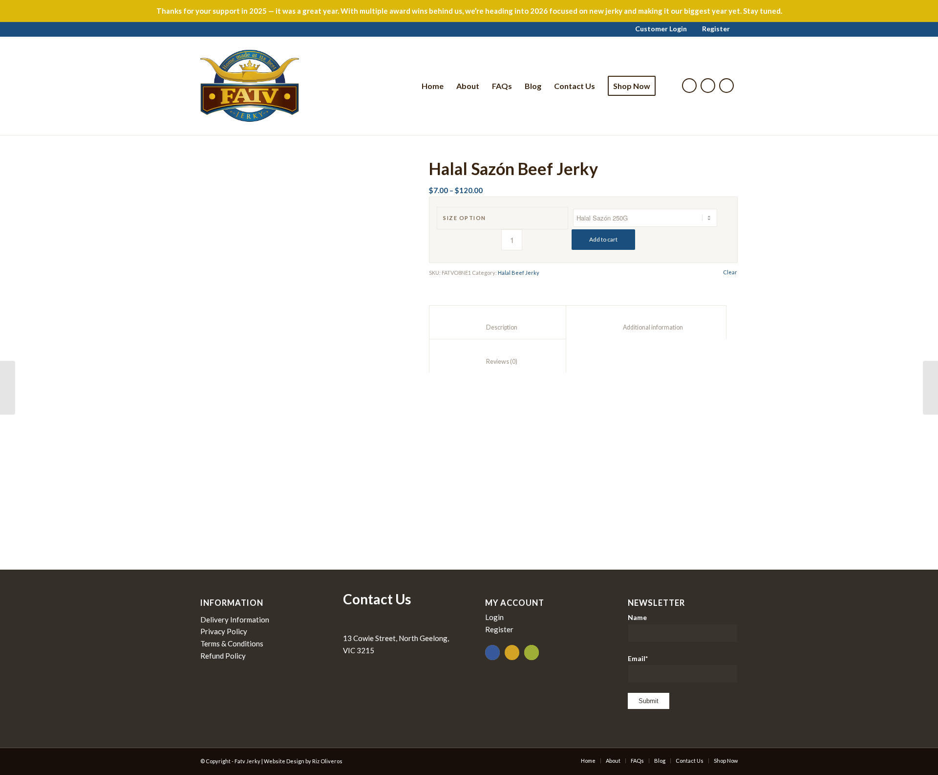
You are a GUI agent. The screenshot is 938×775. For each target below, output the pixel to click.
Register (716, 28)
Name (637, 617)
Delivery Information (234, 619)
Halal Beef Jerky (518, 272)
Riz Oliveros (327, 761)
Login (494, 617)
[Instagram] (708, 85)
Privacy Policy (223, 631)
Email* (638, 658)
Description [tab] (497, 327)
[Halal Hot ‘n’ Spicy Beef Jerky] (930, 388)
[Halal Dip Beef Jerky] (7, 388)
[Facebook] (689, 85)
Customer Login (661, 28)
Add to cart (603, 239)
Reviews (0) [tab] (497, 361)
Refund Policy (223, 655)
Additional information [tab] (646, 327)
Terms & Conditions (231, 643)
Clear (730, 272)
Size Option (464, 218)
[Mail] (726, 85)
